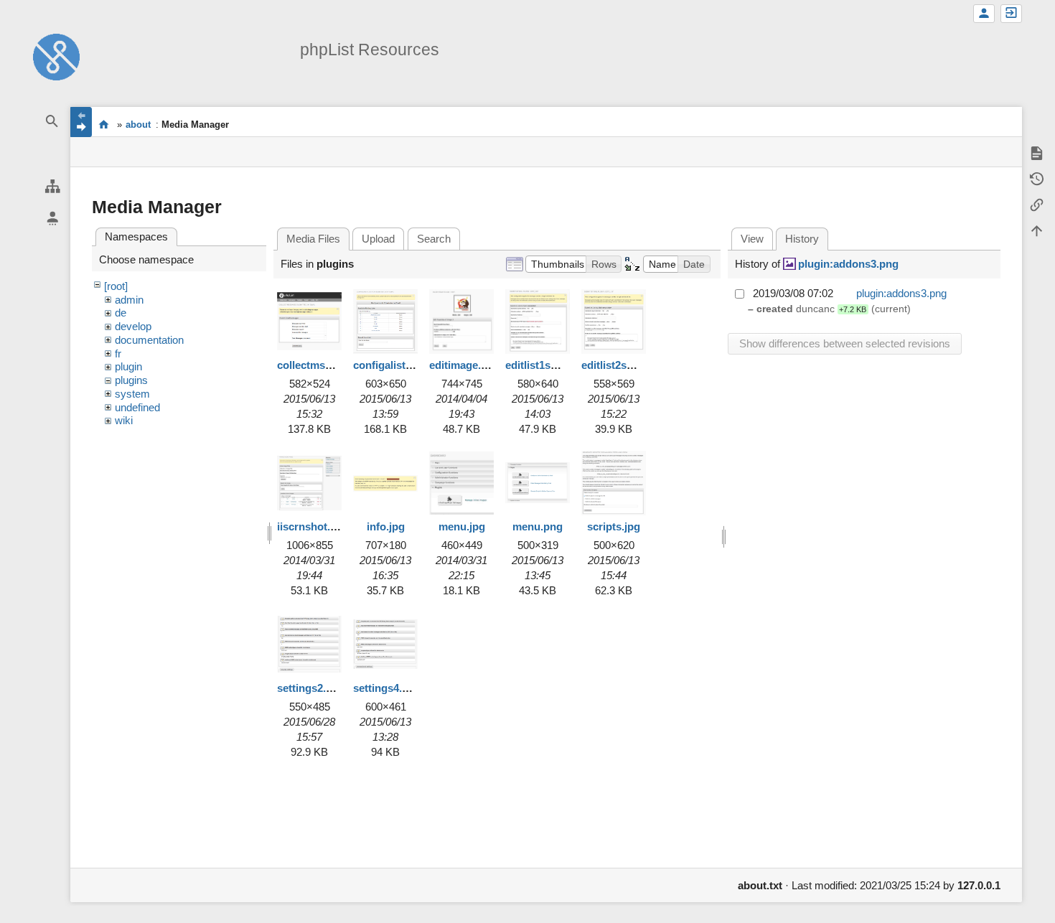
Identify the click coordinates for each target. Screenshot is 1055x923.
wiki (124, 420)
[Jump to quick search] (52, 121)
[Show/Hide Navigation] (81, 122)
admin (129, 300)
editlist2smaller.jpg (628, 365)
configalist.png (390, 365)
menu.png (537, 526)
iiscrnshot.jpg (311, 526)
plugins (131, 380)
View (752, 239)
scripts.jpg (613, 526)
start (104, 124)
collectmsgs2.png (321, 365)
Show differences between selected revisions (844, 343)
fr (118, 353)
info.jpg (386, 526)
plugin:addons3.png (848, 264)
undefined (137, 407)
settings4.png (387, 688)
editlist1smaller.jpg (552, 365)
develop (133, 326)
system (132, 394)
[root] (116, 286)
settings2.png (311, 688)
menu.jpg (462, 526)
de (120, 312)
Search (434, 239)
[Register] (984, 13)
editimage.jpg (463, 365)
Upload (378, 239)
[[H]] (56, 56)
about (138, 124)
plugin (128, 366)
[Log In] (1011, 13)
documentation (149, 340)
